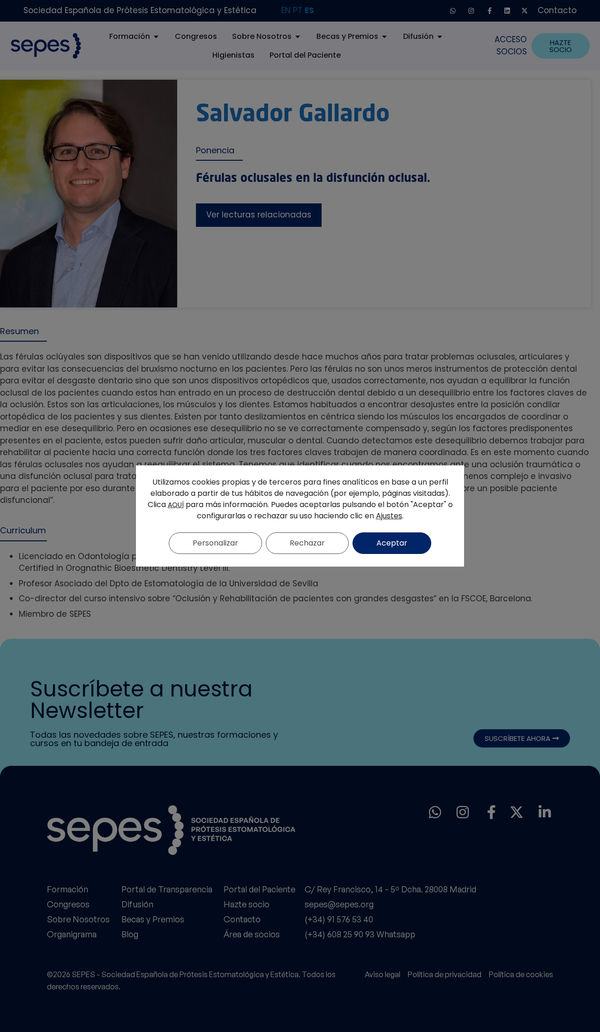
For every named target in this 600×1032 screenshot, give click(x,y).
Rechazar (307, 543)
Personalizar (215, 543)
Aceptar (391, 543)
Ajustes (389, 515)
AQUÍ (176, 504)
